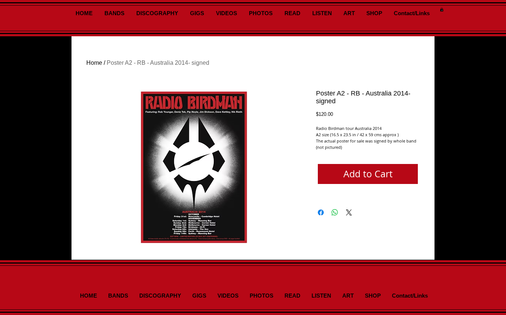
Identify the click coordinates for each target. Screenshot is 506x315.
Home (94, 63)
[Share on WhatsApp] (334, 212)
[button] (441, 9)
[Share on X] (348, 212)
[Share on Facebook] (320, 212)
